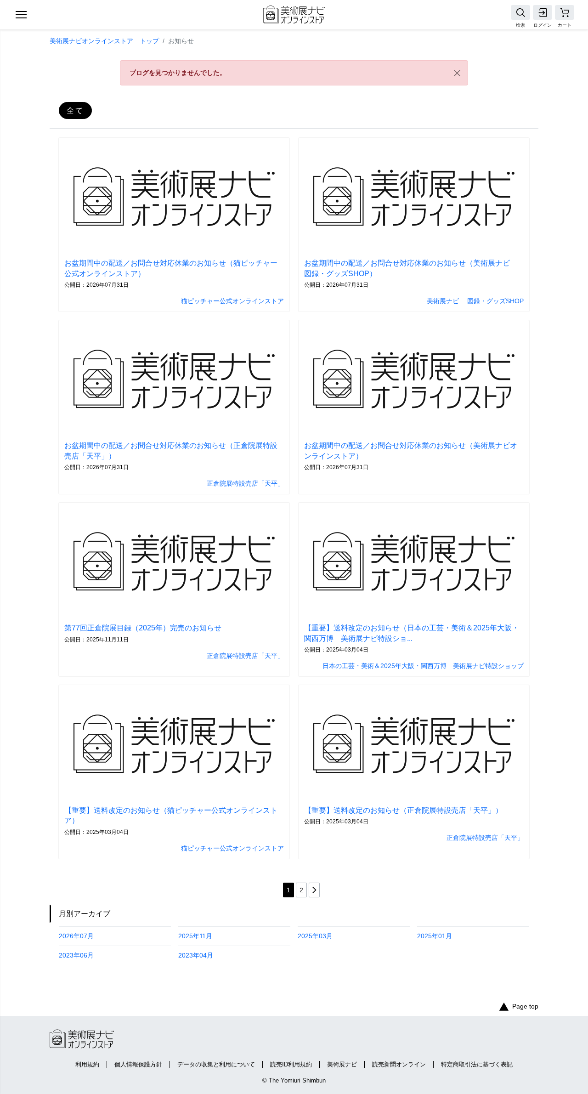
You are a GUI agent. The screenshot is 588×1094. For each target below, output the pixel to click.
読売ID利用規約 (291, 1064)
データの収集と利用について (216, 1064)
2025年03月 (315, 936)
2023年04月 (195, 955)
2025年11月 (195, 936)
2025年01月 (434, 936)
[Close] (457, 73)
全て (75, 110)
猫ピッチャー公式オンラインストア (232, 301)
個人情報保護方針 (138, 1064)
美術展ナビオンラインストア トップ (104, 41)
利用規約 (87, 1064)
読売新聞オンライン (399, 1064)
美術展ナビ (342, 1064)
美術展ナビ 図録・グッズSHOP (475, 301)
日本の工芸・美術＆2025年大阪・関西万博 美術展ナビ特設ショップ (423, 665)
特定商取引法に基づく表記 (477, 1064)
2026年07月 (76, 936)
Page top (525, 1006)
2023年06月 (76, 955)
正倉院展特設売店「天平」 (245, 483)
